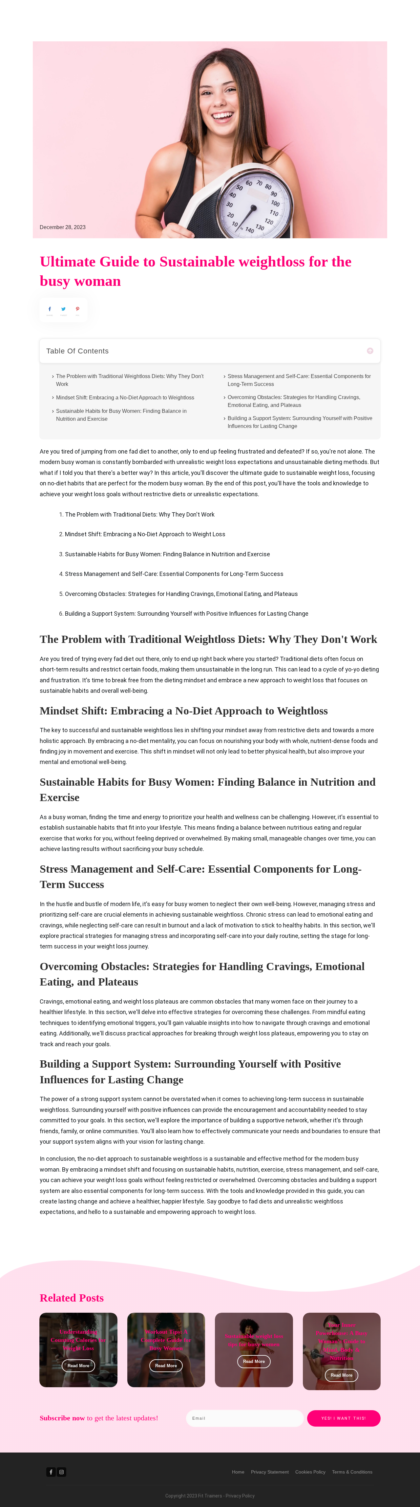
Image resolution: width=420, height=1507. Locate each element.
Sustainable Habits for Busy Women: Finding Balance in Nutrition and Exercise (121, 415)
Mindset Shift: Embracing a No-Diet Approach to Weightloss (125, 397)
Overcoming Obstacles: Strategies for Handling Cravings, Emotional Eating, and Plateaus (294, 401)
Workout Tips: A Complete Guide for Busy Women (166, 1339)
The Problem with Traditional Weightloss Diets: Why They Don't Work (129, 380)
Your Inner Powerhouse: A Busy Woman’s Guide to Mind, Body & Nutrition (342, 1341)
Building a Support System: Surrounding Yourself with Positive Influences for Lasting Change (300, 422)
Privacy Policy (240, 1495)
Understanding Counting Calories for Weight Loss (78, 1339)
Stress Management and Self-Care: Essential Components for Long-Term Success (299, 380)
